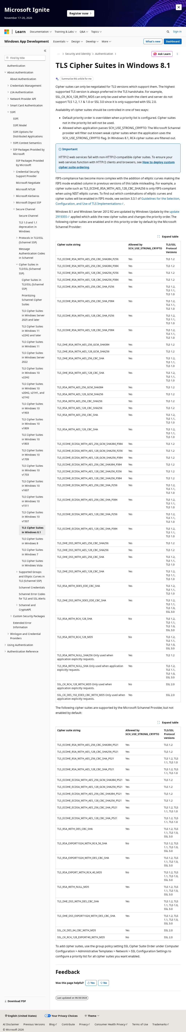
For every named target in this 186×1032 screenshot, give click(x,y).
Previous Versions (34, 1024)
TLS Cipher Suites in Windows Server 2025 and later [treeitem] (33, 315)
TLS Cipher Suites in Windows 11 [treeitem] (32, 344)
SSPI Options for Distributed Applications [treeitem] (28, 134)
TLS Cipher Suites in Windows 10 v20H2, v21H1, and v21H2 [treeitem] (33, 390)
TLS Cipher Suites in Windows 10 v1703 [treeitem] (32, 470)
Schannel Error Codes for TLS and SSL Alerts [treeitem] (32, 596)
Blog (52, 1024)
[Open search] (168, 31)
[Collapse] (45, 51)
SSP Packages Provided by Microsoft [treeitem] (30, 163)
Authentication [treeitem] (16, 65)
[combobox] (24, 58)
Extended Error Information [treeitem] (22, 625)
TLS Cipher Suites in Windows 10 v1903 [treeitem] (32, 408)
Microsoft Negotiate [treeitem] (28, 182)
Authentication (104, 53)
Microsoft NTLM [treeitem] (25, 189)
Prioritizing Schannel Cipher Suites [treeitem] (32, 300)
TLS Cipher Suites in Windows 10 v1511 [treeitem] (32, 501)
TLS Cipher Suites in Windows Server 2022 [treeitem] (33, 357)
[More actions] (177, 54)
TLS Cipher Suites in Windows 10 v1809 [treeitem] (32, 424)
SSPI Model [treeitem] (20, 125)
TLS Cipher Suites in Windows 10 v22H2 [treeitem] (32, 373)
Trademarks (159, 1024)
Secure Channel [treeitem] (28, 215)
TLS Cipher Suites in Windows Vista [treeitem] (32, 563)
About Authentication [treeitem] (23, 79)
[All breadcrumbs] (59, 54)
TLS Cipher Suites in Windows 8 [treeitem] (32, 541)
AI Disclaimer (11, 1024)
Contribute (68, 1024)
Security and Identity (78, 53)
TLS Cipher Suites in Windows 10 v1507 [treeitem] (32, 517)
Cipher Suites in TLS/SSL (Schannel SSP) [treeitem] (33, 284)
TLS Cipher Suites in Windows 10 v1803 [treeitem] (32, 439)
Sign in (177, 31)
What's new (153, 41)
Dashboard (173, 41)
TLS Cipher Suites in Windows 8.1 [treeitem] (32, 530)
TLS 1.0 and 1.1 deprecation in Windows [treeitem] (28, 227)
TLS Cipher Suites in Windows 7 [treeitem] (32, 552)
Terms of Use (140, 1024)
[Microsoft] (6, 31)
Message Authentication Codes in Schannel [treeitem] (32, 253)
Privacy (83, 1024)
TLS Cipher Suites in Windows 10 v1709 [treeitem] (32, 455)
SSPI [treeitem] (15, 118)
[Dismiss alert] (179, 7)
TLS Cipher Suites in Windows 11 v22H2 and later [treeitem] (32, 331)
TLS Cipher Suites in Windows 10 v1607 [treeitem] (32, 486)
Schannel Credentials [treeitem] (32, 587)
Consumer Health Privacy (110, 1024)
